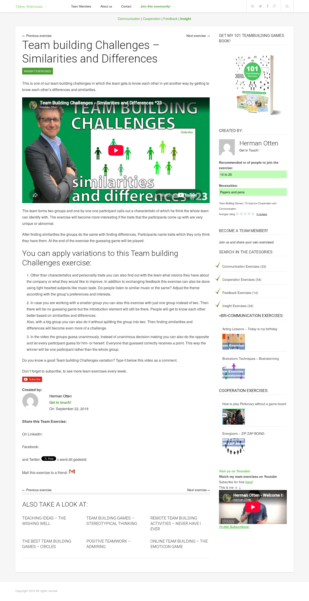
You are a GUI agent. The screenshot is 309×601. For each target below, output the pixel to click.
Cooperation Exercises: (243, 390)
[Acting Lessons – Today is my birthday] (233, 342)
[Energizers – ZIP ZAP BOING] (233, 446)
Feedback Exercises (236, 292)
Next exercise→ (198, 490)
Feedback (170, 18)
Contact (126, 6)
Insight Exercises (234, 305)
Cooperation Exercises (238, 279)
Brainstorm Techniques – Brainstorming (250, 358)
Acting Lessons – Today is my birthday (249, 329)
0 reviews (262, 214)
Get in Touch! (249, 150)
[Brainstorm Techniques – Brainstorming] (233, 371)
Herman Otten (258, 143)
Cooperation (152, 18)
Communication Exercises (240, 266)
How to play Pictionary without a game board (254, 403)
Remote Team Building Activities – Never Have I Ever (175, 523)
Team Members (81, 6)
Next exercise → (198, 35)
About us (106, 6)
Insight (185, 18)
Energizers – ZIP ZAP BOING (243, 433)
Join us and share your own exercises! (246, 242)
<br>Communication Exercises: (251, 315)
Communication (129, 18)
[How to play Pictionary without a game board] (233, 417)
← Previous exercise (37, 35)
